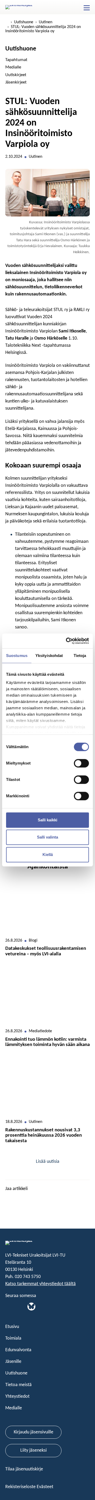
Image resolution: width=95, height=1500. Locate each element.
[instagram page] (23, 1307)
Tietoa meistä (18, 1384)
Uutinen (45, 22)
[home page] (6, 22)
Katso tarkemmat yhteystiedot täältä (40, 1283)
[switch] (81, 763)
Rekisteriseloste (21, 1486)
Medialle (13, 67)
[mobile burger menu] (87, 8)
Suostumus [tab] (16, 655)
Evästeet (45, 1486)
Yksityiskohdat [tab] (49, 655)
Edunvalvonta (18, 1350)
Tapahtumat (16, 60)
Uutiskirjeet (15, 75)
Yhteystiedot (17, 1396)
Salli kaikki (47, 820)
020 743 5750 (28, 1276)
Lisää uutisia (47, 1161)
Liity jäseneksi (33, 1450)
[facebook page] (23, 1199)
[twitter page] (16, 1199)
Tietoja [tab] (80, 655)
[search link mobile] (77, 8)
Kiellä (47, 854)
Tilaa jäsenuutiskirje (24, 1469)
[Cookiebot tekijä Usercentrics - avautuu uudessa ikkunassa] (67, 640)
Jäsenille (13, 1361)
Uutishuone (23, 22)
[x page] (16, 1307)
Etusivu (12, 1326)
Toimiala (13, 1338)
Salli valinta (47, 837)
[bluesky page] (31, 1307)
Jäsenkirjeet (16, 82)
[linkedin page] (8, 1199)
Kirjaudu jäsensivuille (33, 1432)
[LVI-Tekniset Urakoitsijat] (21, 7)
